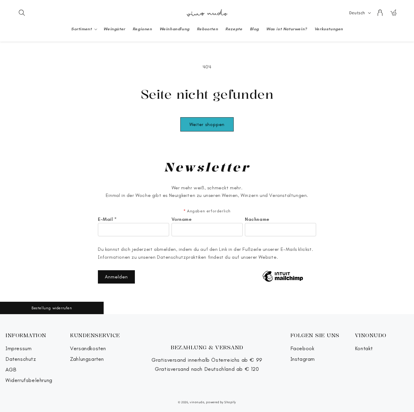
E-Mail (107, 219)
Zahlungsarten (87, 359)
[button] (21, 12)
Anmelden (116, 277)
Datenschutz (20, 359)
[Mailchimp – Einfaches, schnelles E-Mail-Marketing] (282, 277)
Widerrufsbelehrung (28, 380)
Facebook (302, 348)
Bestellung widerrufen (52, 308)
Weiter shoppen (207, 124)
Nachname (257, 219)
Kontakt (364, 348)
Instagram (302, 359)
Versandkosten (88, 348)
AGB (11, 370)
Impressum (18, 348)
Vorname (182, 219)
